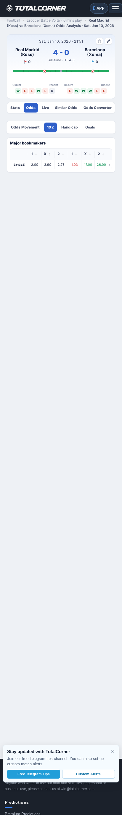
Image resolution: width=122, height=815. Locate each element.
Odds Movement (25, 127)
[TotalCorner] (35, 8)
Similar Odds (66, 107)
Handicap (69, 127)
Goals (90, 127)
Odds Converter (97, 107)
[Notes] (108, 41)
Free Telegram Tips (33, 774)
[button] (61, 164)
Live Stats (45, 107)
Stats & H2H (15, 107)
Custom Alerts (88, 774)
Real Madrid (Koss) (27, 52)
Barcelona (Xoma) (95, 52)
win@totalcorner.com (77, 789)
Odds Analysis (31, 107)
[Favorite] (99, 41)
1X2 (50, 127)
